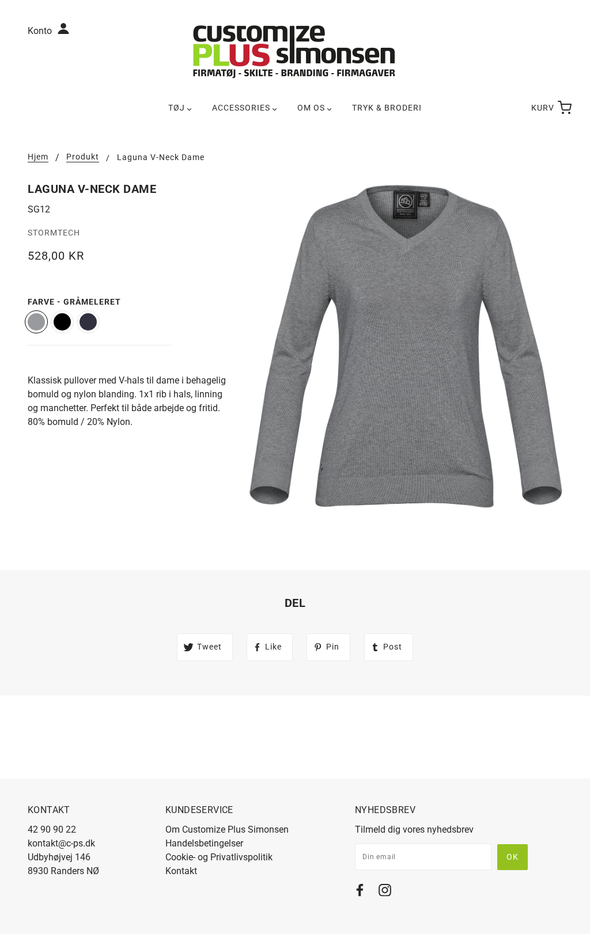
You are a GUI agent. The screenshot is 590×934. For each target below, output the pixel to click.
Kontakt (181, 870)
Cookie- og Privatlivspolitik (219, 857)
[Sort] (62, 322)
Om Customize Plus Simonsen (227, 829)
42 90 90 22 (52, 829)
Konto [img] (41, 30)
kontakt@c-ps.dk (61, 843)
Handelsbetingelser (204, 843)
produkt (82, 157)
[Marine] (88, 322)
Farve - (74, 301)
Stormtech (54, 232)
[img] (360, 892)
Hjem (38, 157)
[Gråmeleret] (36, 322)
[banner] (295, 50)
